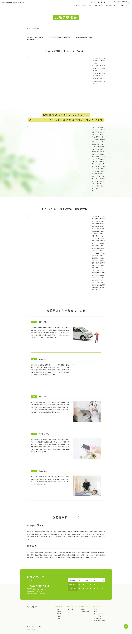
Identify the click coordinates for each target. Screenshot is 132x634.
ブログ (58, 618)
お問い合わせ (60, 613)
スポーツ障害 (97, 616)
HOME (78, 5)
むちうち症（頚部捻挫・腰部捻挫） (60, 37)
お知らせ (59, 616)
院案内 (58, 609)
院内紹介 (59, 611)
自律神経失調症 (85, 611)
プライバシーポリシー (37, 626)
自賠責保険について (32, 39)
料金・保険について (99, 620)
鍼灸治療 (83, 609)
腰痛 (95, 609)
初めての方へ (99, 5)
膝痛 (95, 611)
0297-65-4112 (99, 2)
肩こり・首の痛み (99, 613)
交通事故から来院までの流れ (84, 37)
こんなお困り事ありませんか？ (36, 37)
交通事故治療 (98, 618)
